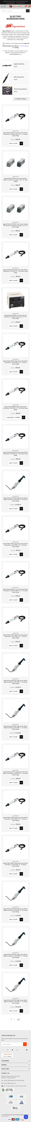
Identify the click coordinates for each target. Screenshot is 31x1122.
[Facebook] (2, 1049)
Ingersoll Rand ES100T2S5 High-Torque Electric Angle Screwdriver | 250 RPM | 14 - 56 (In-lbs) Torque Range (15, 910)
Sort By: (17, 99)
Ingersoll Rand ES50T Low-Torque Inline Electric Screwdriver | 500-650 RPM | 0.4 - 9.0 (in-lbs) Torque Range (15, 134)
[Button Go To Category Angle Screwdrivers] (7, 65)
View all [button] (15, 66)
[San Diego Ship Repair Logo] (10, 1102)
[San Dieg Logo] (21, 1096)
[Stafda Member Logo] (21, 1102)
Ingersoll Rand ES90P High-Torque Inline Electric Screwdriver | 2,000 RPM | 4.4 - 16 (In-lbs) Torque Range (15, 819)
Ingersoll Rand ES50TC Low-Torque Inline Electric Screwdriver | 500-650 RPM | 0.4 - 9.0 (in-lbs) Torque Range (15, 591)
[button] (25, 1044)
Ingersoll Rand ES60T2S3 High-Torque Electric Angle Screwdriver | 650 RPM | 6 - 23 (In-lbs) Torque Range (15, 682)
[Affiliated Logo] (16, 1108)
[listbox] (23, 99)
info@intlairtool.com (17, 54)
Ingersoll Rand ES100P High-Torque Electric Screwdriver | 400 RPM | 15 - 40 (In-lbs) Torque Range (15, 408)
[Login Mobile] (6, 6)
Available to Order (13, 417)
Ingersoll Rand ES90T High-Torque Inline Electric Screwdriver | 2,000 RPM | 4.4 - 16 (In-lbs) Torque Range (15, 545)
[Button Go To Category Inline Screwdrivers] (5, 78)
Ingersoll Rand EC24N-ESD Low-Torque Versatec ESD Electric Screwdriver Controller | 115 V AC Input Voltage (15, 225)
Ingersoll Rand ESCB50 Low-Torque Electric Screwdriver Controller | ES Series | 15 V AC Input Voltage (15, 317)
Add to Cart (13, 143)
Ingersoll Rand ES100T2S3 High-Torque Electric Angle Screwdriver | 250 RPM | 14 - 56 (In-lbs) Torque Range (15, 499)
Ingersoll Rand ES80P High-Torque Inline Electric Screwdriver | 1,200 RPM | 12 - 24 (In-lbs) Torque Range (15, 864)
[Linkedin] (26, 1049)
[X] (22, 1049)
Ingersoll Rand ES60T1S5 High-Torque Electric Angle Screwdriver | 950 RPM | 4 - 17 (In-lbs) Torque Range (15, 1001)
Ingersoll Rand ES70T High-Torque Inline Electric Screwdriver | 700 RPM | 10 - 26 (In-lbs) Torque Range (15, 271)
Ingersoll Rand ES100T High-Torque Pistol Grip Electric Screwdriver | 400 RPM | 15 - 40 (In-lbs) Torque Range (15, 773)
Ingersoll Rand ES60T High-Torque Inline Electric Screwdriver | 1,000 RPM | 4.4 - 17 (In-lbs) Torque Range (15, 636)
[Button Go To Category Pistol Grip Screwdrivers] (7, 90)
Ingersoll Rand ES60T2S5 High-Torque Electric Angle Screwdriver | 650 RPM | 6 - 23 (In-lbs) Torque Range (15, 728)
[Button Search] (28, 10)
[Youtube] (12, 1049)
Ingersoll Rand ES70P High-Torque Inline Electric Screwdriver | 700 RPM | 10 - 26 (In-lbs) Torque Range (15, 454)
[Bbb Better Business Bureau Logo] (10, 1096)
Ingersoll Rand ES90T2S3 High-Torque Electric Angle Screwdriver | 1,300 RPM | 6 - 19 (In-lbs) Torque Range (15, 956)
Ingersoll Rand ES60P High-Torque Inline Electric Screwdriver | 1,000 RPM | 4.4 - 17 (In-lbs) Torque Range (15, 362)
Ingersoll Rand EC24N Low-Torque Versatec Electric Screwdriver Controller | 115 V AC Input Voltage (15, 180)
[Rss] (17, 1049)
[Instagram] (7, 1049)
